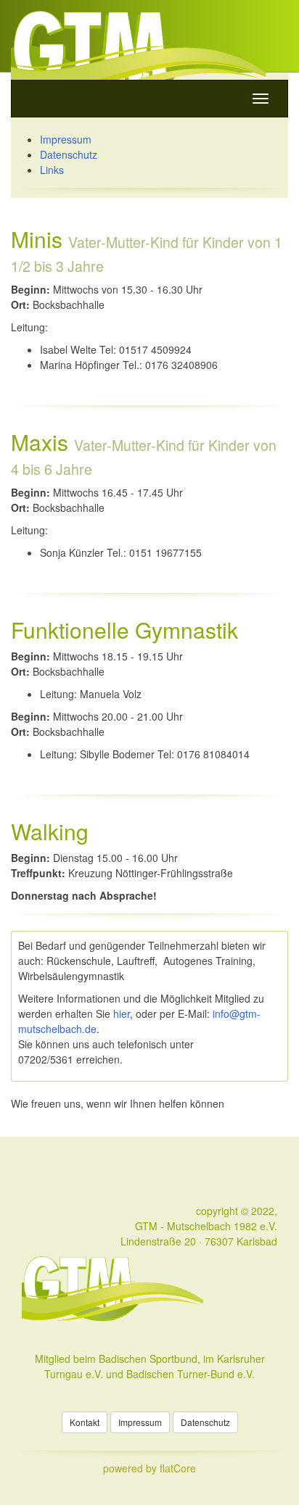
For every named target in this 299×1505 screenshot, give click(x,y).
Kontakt (84, 1422)
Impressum (65, 139)
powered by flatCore (149, 1468)
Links (52, 169)
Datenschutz (68, 154)
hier (121, 1013)
